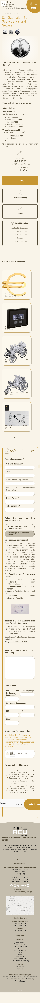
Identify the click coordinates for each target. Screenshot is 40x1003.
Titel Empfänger (28, 691)
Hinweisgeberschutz (30, 977)
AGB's (6, 979)
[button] (36, 4)
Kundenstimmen (20, 950)
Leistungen (20, 942)
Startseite (20, 940)
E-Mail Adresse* (12, 498)
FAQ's (20, 952)
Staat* (8, 719)
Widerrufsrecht (20, 981)
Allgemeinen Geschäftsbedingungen (21, 787)
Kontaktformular (20, 959)
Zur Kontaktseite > (20, 864)
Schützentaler (7, 6)
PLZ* (8, 711)
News (20, 955)
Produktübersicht (20, 944)
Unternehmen (20, 967)
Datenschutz (16, 977)
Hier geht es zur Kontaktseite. (16, 642)
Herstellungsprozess (20, 946)
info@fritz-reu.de (22, 881)
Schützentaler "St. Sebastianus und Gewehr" (19, 8)
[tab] (5, 32)
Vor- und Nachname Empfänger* (12, 693)
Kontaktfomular (18, 889)
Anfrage (5, 146)
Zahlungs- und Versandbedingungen (21, 791)
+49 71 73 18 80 (23, 879)
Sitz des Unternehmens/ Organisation (20, 489)
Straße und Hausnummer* (16, 703)
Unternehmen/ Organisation (17, 480)
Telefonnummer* (13, 506)
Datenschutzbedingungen (18, 773)
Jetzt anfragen (20, 180)
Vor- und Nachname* (14, 464)
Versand (27, 164)
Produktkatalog (20, 957)
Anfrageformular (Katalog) (20, 961)
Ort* (23, 711)
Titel (8, 472)
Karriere (20, 969)
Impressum (7, 977)
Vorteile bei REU (20, 948)
